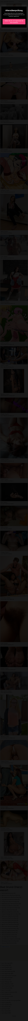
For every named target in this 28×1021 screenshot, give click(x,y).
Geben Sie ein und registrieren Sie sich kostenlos (14, 21)
